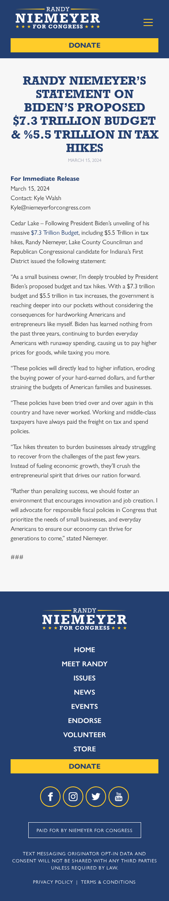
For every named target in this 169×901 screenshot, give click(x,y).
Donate (85, 45)
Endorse (84, 720)
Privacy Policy (53, 881)
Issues (84, 678)
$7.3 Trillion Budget (54, 232)
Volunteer (84, 734)
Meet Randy (85, 664)
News (84, 692)
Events (84, 706)
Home (84, 649)
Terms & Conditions (108, 881)
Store (84, 749)
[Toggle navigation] (148, 22)
